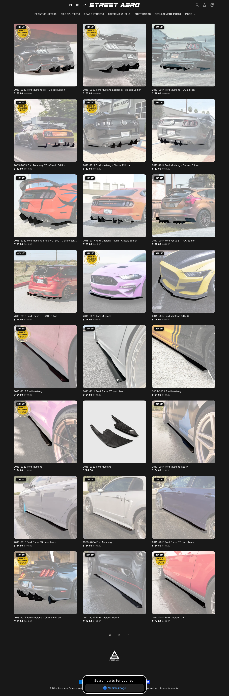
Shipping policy (149, 688)
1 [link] (101, 634)
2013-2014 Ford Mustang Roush (170, 466)
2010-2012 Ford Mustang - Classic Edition (106, 165)
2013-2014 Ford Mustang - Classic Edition (175, 165)
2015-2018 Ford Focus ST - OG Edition (35, 316)
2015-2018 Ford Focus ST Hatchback (173, 542)
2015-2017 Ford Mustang (28, 391)
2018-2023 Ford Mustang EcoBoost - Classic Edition (112, 89)
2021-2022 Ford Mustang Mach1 (101, 617)
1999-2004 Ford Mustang (97, 542)
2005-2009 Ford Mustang (166, 391)
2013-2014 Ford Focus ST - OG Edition (173, 240)
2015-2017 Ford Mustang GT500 (170, 316)
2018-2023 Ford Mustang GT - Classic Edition (39, 89)
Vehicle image (117, 688)
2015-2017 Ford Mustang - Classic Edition (37, 617)
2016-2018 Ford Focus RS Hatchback (35, 542)
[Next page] (128, 634)
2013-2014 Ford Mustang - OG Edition (173, 89)
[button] (189, 14)
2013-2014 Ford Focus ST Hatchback (104, 391)
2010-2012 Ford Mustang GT (168, 617)
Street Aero (63, 688)
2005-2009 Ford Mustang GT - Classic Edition (39, 165)
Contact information (169, 688)
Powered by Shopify (78, 688)
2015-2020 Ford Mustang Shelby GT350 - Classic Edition (45, 240)
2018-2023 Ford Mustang (97, 316)
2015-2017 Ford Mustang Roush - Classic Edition (110, 240)
